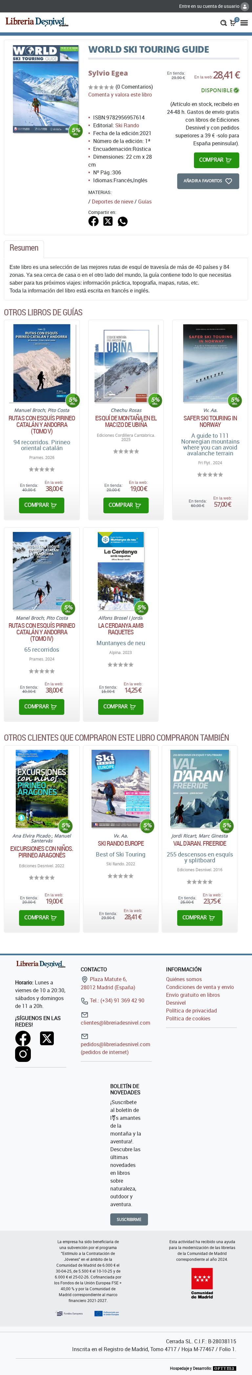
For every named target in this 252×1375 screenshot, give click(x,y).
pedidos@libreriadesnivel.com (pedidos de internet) (115, 1048)
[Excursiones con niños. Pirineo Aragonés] (41, 788)
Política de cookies (188, 1018)
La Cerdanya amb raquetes (120, 628)
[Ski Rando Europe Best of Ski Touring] (120, 788)
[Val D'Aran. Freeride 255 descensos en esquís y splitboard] (199, 788)
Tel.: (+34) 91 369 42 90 (116, 1000)
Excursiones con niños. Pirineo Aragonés (41, 851)
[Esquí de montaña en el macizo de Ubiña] (126, 363)
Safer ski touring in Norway (210, 421)
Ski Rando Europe (121, 843)
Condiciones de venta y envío (200, 987)
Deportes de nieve (112, 201)
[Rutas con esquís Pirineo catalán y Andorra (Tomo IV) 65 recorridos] (41, 571)
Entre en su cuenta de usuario (210, 6)
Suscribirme (129, 1219)
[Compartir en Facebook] (93, 220)
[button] (223, 22)
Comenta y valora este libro (120, 94)
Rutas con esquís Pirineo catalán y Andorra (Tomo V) (42, 424)
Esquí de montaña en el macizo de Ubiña (126, 421)
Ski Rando (127, 125)
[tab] (24, 249)
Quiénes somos (184, 979)
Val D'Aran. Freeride (199, 843)
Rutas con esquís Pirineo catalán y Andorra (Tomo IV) (42, 632)
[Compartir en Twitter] (108, 220)
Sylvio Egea (108, 73)
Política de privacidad (191, 1010)
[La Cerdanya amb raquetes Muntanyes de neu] (120, 571)
